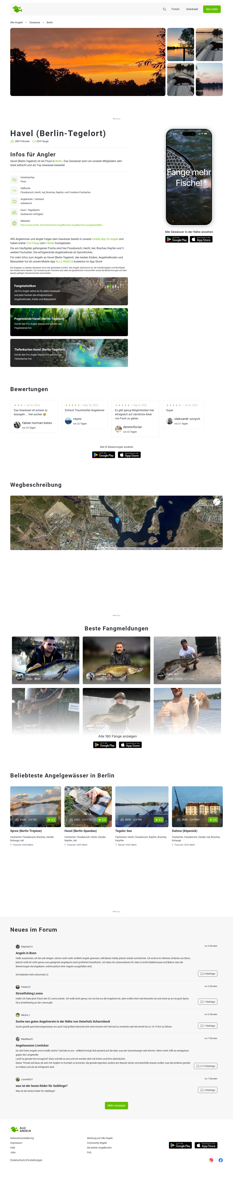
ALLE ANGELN (64, 261)
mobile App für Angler (105, 239)
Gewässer (192, 9)
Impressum (16, 1143)
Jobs (13, 1152)
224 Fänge (32, 243)
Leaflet (100, 548)
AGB (12, 1147)
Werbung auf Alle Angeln (100, 1138)
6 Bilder (49, 243)
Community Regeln (97, 1143)
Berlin (58, 161)
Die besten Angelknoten (99, 1147)
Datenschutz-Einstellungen (26, 1160)
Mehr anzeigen (116, 1105)
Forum (175, 9)
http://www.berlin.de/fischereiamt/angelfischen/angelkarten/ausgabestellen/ (61, 225)
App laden (212, 9)
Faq (89, 1152)
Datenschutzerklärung (22, 1138)
